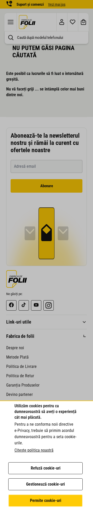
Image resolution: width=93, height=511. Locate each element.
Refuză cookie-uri (45, 468)
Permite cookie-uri (45, 500)
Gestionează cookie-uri (45, 484)
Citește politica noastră (33, 450)
